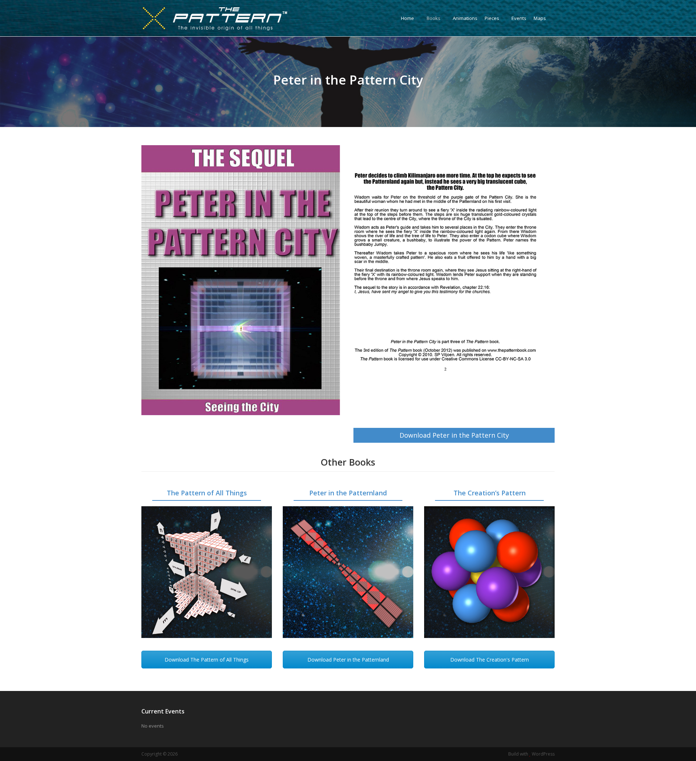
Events (518, 18)
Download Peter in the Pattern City (454, 435)
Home (407, 18)
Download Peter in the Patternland (348, 659)
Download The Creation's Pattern (489, 659)
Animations (465, 18)
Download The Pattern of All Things (207, 659)
